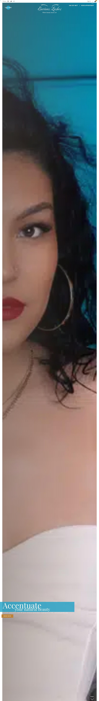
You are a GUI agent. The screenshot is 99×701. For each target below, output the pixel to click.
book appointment (87, 5)
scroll (92, 696)
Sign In (89, 1)
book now (7, 616)
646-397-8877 (73, 5)
